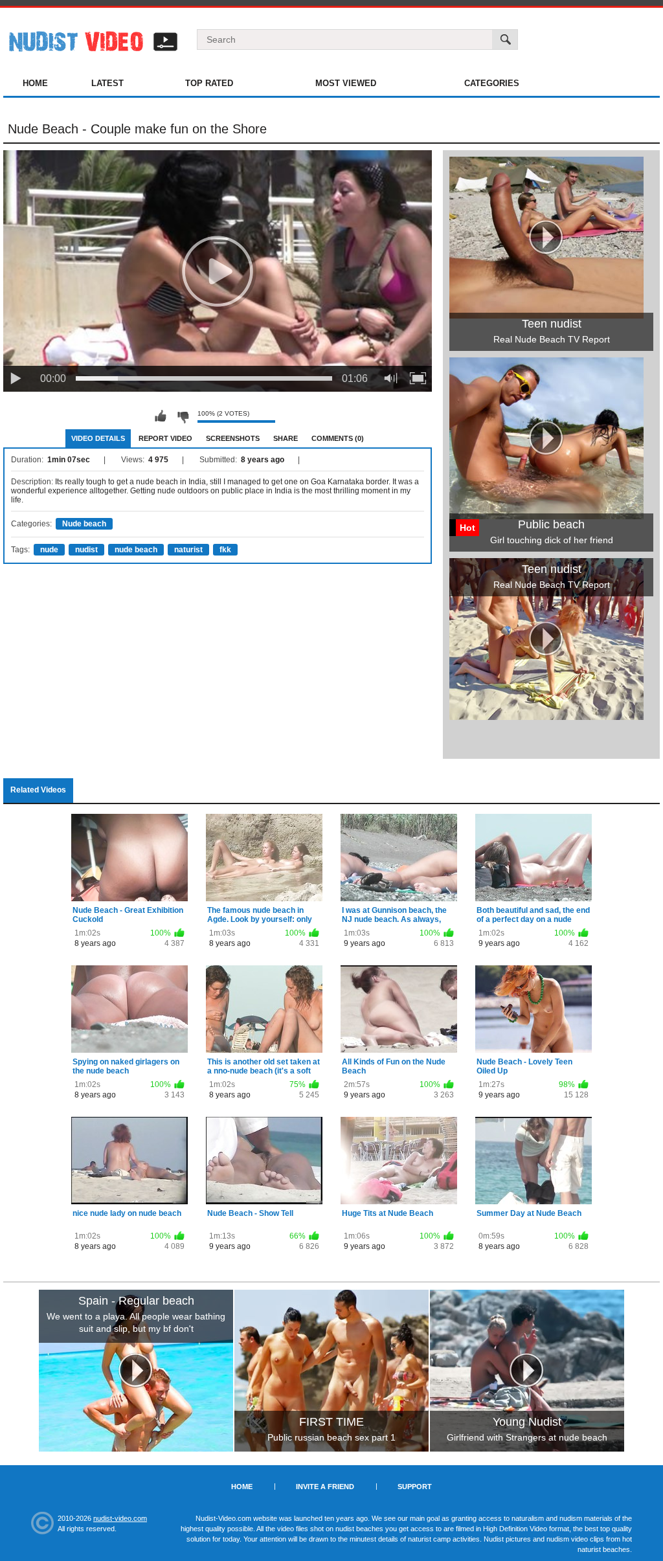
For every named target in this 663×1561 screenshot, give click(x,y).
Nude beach (84, 523)
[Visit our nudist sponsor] (546, 715)
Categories (491, 83)
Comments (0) (337, 438)
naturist (188, 549)
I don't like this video (183, 416)
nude (49, 549)
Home (35, 83)
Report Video (165, 438)
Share (285, 438)
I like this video (161, 416)
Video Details (98, 438)
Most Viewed (345, 83)
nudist (86, 549)
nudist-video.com (120, 1518)
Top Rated (209, 83)
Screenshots (233, 438)
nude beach (136, 549)
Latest (107, 83)
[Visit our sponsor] (136, 1371)
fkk (225, 549)
